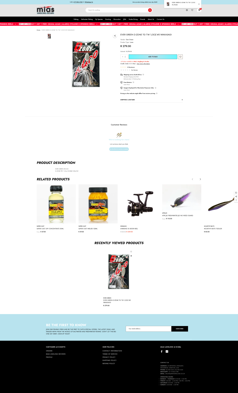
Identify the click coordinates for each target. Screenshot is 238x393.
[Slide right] (200, 179)
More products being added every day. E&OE (145, 2)
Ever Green (129, 40)
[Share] (115, 36)
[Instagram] (167, 351)
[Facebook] (161, 351)
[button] (199, 10)
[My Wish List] (192, 10)
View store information (143, 64)
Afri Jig (164, 213)
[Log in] (187, 10)
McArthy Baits (209, 226)
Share (115, 36)
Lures (131, 42)
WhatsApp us (89, 2)
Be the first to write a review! (119, 149)
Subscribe (179, 329)
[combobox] (117, 10)
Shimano (123, 226)
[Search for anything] (119, 10)
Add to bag (153, 57)
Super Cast (40, 226)
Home (38, 30)
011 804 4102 (78, 2)
